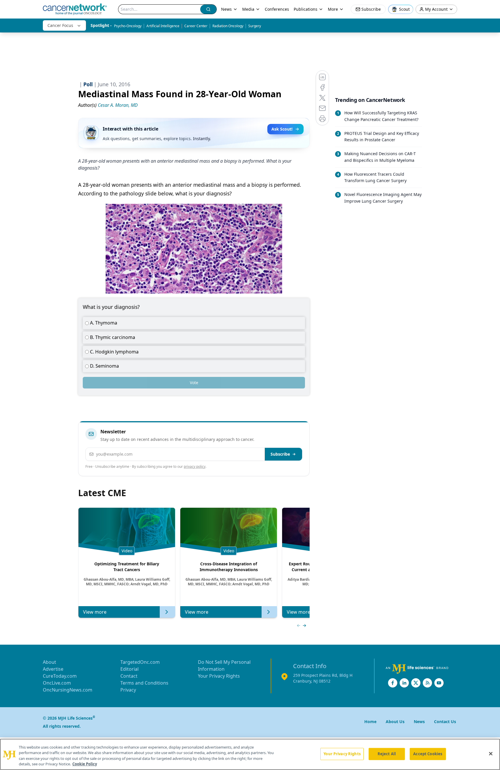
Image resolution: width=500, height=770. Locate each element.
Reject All (387, 753)
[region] (250, 754)
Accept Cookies (427, 753)
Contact (128, 676)
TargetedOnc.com (140, 662)
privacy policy (194, 466)
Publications (305, 9)
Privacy (128, 690)
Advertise (53, 669)
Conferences (277, 9)
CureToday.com (60, 676)
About (49, 662)
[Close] (490, 753)
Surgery (254, 25)
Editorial (129, 669)
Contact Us (445, 721)
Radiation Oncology (227, 25)
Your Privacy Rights (219, 676)
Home (370, 721)
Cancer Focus (60, 25)
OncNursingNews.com (67, 690)
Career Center (195, 25)
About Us (395, 721)
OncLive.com (57, 683)
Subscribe (280, 454)
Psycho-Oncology (127, 25)
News (226, 9)
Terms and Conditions (144, 683)
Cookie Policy (84, 764)
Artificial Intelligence (162, 25)
